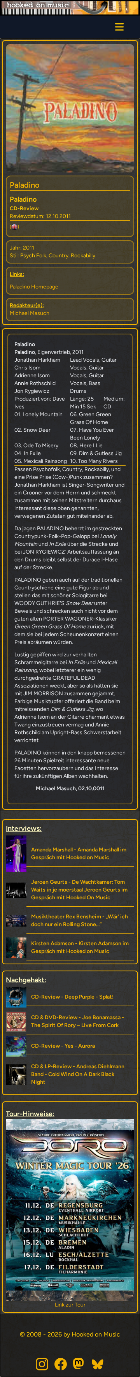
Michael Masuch (29, 313)
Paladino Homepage (34, 286)
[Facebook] (60, 1364)
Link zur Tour (70, 1304)
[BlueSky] (98, 1364)
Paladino (25, 185)
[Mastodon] (79, 1364)
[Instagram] (42, 1364)
